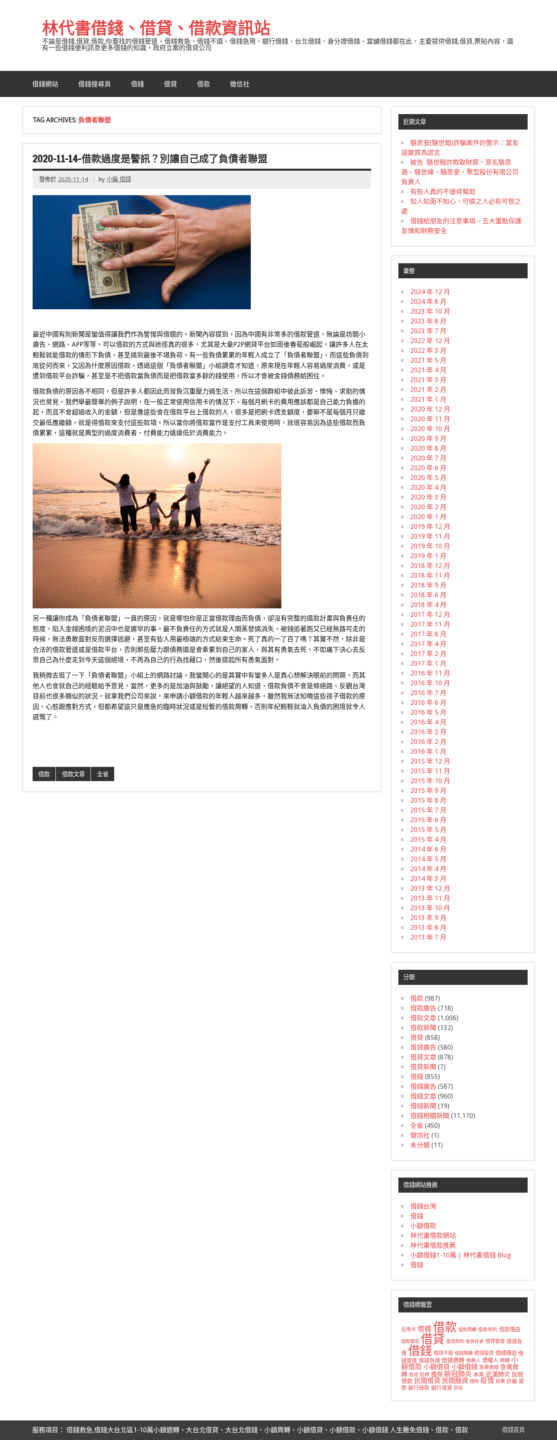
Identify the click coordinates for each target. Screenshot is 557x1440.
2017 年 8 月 (428, 634)
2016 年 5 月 (428, 712)
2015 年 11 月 (430, 771)
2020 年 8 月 (428, 448)
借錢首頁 (513, 1430)
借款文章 (73, 774)
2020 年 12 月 (430, 409)
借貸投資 (475, 1341)
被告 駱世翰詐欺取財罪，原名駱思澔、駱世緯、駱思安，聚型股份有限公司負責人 (460, 172)
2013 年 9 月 (428, 918)
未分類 (420, 1145)
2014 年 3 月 (428, 879)
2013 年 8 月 (428, 927)
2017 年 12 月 (430, 615)
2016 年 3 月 (428, 732)
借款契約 (487, 1329)
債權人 (490, 1360)
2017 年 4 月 (428, 644)
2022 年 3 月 (428, 350)
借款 (203, 83)
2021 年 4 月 (428, 370)
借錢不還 (443, 1353)
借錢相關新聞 (429, 1116)
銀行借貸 (441, 1388)
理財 (474, 1381)
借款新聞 (423, 1028)
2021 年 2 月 (428, 390)
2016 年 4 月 (428, 722)
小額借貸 (437, 1367)
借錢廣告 (423, 1086)
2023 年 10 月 (430, 311)
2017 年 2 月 (428, 654)
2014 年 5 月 (428, 859)
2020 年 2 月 (428, 507)
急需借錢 (489, 1367)
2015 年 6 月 (428, 820)
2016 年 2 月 (428, 742)
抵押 (424, 1375)
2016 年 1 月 (428, 751)
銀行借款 (418, 1388)
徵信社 (240, 83)
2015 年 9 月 (428, 791)
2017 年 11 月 (430, 624)
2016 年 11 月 (430, 673)
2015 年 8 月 (428, 800)
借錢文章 (423, 1096)
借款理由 (509, 1329)
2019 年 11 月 (430, 536)
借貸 (170, 83)
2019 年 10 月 (430, 546)
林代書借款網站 (433, 1236)
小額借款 (423, 1226)
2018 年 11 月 (430, 575)
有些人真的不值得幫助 (442, 192)
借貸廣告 (423, 1047)
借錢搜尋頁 (94, 83)
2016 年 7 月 (428, 693)
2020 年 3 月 (428, 497)
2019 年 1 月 (428, 556)
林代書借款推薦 (433, 1245)
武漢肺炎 (498, 1374)
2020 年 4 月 (428, 487)
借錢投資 (484, 1353)
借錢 (137, 83)
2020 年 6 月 (428, 468)
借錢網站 (45, 83)
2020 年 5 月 (428, 478)
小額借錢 (464, 1367)
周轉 (505, 1360)
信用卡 (408, 1329)
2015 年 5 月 (428, 830)
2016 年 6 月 (428, 703)
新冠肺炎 (458, 1374)
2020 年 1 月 (428, 517)
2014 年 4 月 (428, 869)
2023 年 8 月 (428, 321)
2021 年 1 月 (428, 399)
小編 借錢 (118, 179)
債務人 (473, 1360)
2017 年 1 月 (428, 663)
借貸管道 (495, 1341)
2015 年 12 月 (430, 761)
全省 (102, 774)
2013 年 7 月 (428, 937)
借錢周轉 (464, 1353)
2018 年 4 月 (428, 605)
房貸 (413, 1375)
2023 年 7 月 (428, 331)
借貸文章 (423, 1057)
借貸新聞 (423, 1067)
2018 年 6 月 (428, 595)
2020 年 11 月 (430, 419)
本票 (478, 1375)
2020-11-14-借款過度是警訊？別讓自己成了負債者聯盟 (150, 158)
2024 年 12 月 (430, 292)
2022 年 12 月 (430, 341)
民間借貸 (427, 1381)
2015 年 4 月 (428, 839)
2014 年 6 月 (428, 849)
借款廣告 (423, 1008)
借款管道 (410, 1341)
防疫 (458, 1388)
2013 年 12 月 (430, 888)
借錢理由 (506, 1353)
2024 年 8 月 (428, 302)
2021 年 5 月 (428, 360)
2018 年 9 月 (428, 585)
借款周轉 (467, 1329)
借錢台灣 (423, 1206)
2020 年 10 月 (430, 429)
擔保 (436, 1374)
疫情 (487, 1381)
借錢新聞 (423, 1106)
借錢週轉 (453, 1360)
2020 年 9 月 (428, 439)
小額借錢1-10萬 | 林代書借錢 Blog (460, 1255)
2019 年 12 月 (430, 527)
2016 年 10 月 (430, 683)
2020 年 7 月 (428, 458)
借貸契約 (455, 1341)
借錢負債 (429, 1360)
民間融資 (455, 1381)
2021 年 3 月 (428, 380)
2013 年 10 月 (430, 908)
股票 (500, 1381)
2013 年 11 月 (430, 898)
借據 (424, 1329)
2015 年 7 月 (428, 810)
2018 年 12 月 (430, 566)
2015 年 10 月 (430, 781)
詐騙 (511, 1381)
